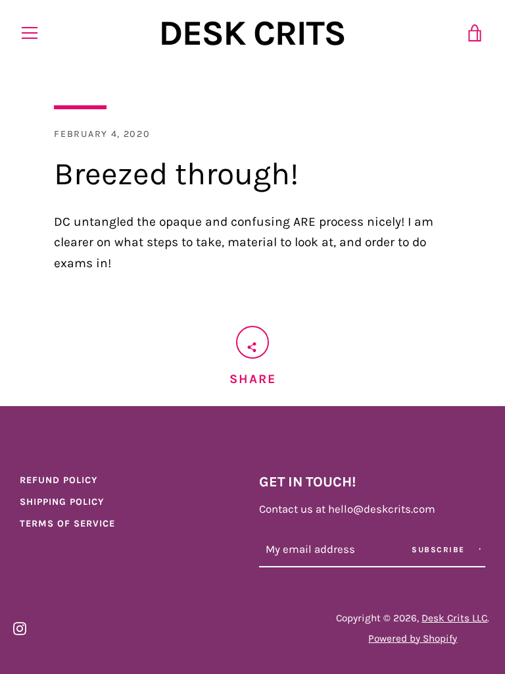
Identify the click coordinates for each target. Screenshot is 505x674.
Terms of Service (67, 523)
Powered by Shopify (412, 638)
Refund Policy (58, 480)
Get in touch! (307, 481)
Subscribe (440, 549)
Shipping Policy (62, 501)
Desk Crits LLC (454, 618)
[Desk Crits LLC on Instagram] (19, 627)
